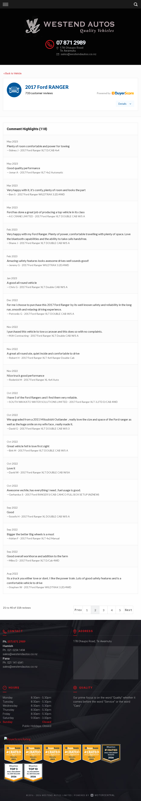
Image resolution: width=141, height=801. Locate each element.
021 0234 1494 (16, 650)
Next (128, 610)
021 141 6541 (15, 662)
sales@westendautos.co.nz (78, 54)
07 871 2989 (71, 42)
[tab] (70, 94)
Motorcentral (105, 795)
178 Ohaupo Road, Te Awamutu (92, 641)
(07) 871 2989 (16, 641)
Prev (78, 610)
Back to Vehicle (13, 73)
